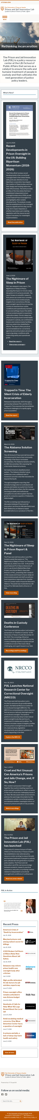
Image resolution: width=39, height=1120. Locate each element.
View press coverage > (17, 344)
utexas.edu (6, 2)
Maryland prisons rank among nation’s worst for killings (13, 941)
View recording (11, 593)
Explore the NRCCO (13, 737)
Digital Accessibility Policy (12, 1117)
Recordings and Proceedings (16, 651)
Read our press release (14, 879)
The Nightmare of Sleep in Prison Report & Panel (19, 549)
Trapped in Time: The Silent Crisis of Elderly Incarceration (18, 394)
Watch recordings (12, 808)
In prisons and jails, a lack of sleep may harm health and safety (12, 1035)
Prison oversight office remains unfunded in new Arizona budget (12, 994)
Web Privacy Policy (29, 1117)
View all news (9, 1052)
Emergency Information (12, 1115)
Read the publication (15, 222)
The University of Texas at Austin (18, 1113)
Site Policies (27, 1115)
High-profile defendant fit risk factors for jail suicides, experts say (12, 982)
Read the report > (15, 341)
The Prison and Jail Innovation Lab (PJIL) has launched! (17, 841)
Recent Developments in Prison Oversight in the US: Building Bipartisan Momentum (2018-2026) (18, 157)
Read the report (11, 415)
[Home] (17, 9)
